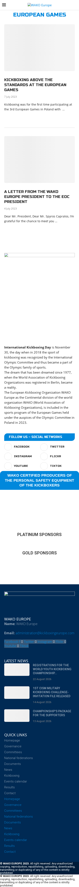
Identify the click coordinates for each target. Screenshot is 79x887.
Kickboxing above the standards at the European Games (35, 85)
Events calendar (15, 781)
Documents (12, 764)
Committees (13, 752)
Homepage (12, 740)
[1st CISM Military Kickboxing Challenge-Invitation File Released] (16, 692)
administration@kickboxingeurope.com (45, 633)
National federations (18, 758)
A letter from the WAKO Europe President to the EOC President (37, 196)
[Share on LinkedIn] (37, 117)
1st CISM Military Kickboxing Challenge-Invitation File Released (51, 692)
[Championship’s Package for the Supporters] (16, 715)
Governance (12, 746)
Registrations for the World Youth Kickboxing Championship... (52, 669)
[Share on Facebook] (28, 117)
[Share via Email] (51, 117)
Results (9, 787)
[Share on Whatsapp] (42, 117)
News (8, 770)
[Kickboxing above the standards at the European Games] (39, 47)
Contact (10, 793)
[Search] (75, 5)
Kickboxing (11, 775)
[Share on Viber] (46, 117)
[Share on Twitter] (33, 117)
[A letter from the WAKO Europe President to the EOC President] (39, 159)
